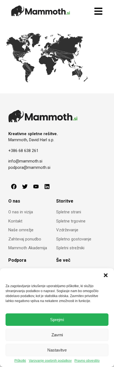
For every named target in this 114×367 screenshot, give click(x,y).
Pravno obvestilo (87, 361)
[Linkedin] (47, 186)
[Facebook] (13, 186)
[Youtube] (36, 186)
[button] (105, 275)
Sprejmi (57, 319)
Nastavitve (57, 350)
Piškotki (20, 361)
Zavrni (57, 334)
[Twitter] (24, 186)
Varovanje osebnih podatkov (50, 361)
